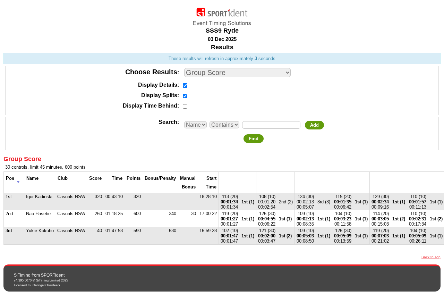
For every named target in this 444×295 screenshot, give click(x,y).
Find (253, 138)
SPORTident (53, 275)
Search (168, 122)
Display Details (157, 85)
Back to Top (431, 257)
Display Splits (159, 95)
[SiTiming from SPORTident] (222, 15)
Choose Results (151, 72)
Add (314, 125)
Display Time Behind (150, 106)
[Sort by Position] (18, 180)
